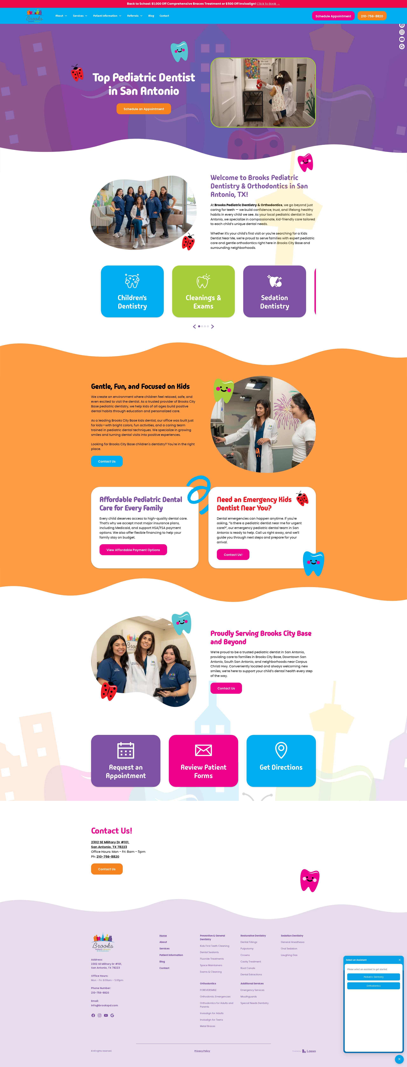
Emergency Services (252, 990)
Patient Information (171, 955)
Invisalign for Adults (212, 1013)
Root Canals (248, 968)
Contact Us (107, 461)
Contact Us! (233, 554)
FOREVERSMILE (208, 990)
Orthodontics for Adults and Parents (216, 1005)
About (163, 942)
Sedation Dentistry (292, 936)
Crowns (245, 955)
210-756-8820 (372, 16)
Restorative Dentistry (253, 936)
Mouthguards (249, 996)
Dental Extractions (251, 974)
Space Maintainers (211, 965)
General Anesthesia (292, 942)
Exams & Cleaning (211, 972)
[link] (304, 1051)
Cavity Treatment (251, 962)
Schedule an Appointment (144, 109)
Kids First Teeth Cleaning (214, 946)
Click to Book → (268, 3)
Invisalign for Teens (211, 1020)
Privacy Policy (202, 1051)
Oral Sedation (289, 949)
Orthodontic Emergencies (215, 996)
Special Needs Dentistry (255, 1003)
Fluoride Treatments (212, 959)
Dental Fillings (249, 942)
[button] (61, 15)
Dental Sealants (209, 952)
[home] (34, 16)
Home (163, 936)
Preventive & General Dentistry (212, 938)
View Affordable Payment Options (133, 550)
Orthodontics (208, 983)
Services (164, 949)
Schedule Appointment (333, 16)
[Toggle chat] (399, 1059)
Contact (164, 15)
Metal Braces (207, 1026)
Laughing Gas (289, 955)
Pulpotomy (247, 949)
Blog (151, 15)
